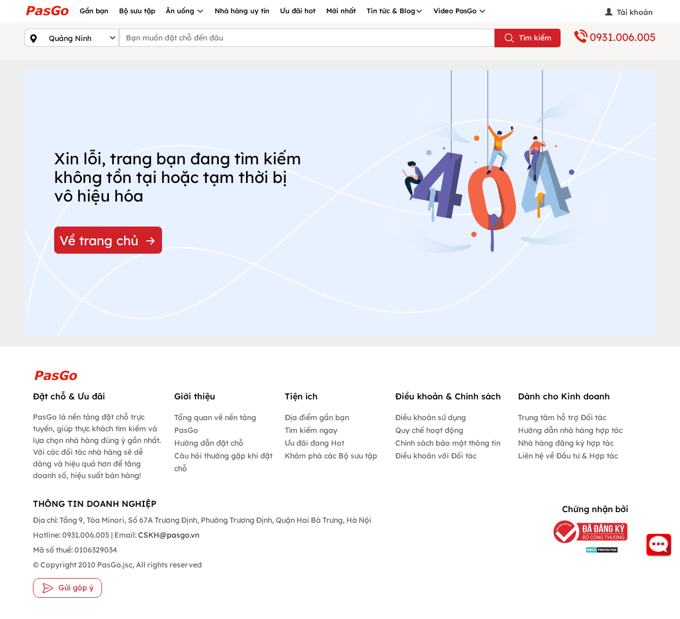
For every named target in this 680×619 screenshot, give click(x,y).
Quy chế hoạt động (429, 430)
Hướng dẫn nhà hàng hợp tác (570, 430)
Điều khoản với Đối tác (436, 456)
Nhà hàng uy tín (242, 10)
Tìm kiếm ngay (311, 430)
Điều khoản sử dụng (430, 417)
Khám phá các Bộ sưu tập (331, 456)
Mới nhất (341, 10)
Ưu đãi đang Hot (314, 443)
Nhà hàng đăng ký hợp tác (566, 443)
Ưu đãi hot (298, 10)
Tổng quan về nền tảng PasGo (215, 424)
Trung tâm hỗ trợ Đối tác (562, 417)
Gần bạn (94, 10)
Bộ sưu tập (137, 10)
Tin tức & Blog (391, 10)
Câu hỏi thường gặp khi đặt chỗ (223, 462)
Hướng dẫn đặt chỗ (208, 443)
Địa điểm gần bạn (317, 417)
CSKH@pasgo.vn (168, 535)
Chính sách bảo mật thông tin (447, 443)
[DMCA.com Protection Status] (585, 549)
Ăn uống (181, 10)
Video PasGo (456, 10)
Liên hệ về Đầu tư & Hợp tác (568, 456)
